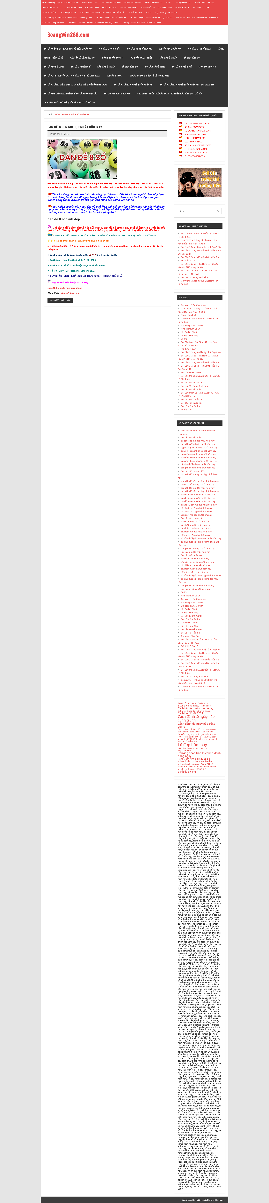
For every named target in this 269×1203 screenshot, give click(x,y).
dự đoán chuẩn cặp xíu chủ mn (196, 528)
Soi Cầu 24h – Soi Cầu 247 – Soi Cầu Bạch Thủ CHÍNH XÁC (102, 12)
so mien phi (183, 769)
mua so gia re (201, 748)
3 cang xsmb (191, 703)
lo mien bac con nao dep (207, 739)
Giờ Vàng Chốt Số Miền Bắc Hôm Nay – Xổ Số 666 (141, 22)
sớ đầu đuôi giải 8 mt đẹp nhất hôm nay (201, 575)
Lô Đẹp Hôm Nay (109, 7)
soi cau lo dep (184, 761)
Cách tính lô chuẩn (202, 711)
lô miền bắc (191, 741)
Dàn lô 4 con (207, 732)
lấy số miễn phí (186, 748)
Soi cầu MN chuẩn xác (133, 2)
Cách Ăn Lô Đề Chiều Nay (204, 2)
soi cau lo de (202, 758)
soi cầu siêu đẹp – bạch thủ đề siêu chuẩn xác (60, 2)
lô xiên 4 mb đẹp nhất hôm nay (196, 514)
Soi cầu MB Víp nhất (90, 2)
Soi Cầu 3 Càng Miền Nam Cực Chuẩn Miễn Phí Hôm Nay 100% (67, 17)
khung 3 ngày (209, 737)
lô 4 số (181, 741)
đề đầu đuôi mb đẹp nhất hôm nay (198, 464)
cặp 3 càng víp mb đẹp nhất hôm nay (199, 447)
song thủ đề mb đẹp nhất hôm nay (198, 467)
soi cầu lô (207, 763)
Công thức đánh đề (209, 729)
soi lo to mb (193, 766)
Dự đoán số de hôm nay (208, 734)
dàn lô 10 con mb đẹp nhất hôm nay (199, 504)
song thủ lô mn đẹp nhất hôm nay (197, 548)
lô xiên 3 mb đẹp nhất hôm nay (196, 511)
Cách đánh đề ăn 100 (189, 729)
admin (66, 134)
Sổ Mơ (168, 2)
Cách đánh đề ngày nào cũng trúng (196, 725)
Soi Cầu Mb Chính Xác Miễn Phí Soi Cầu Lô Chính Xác (197, 17)
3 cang (181, 703)
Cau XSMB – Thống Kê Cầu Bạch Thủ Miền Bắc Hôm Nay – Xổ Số (93, 22)
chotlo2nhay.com (70, 292)
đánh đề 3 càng (187, 771)
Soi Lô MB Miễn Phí (147, 7)
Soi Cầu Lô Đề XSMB (128, 7)
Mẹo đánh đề (184, 750)
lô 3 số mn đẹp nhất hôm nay (195, 534)
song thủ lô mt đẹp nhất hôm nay (197, 585)
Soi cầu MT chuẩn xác (153, 2)
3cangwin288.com (68, 35)
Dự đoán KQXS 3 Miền (73, 7)
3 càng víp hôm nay (188, 705)
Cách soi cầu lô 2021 (185, 711)
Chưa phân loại (188, 315)
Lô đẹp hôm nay (192, 745)
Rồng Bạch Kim (186, 759)
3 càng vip (203, 703)
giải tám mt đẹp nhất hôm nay (196, 568)
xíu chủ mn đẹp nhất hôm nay (195, 551)
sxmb (192, 769)
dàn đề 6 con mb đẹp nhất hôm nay (198, 454)
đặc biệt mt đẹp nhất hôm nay (196, 565)
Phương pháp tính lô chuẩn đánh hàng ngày (199, 754)
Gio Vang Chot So (68, 12)
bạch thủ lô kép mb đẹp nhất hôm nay (200, 491)
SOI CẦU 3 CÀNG (135, 12)
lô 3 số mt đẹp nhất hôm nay (195, 571)
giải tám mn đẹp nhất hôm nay (196, 531)
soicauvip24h (184, 764)
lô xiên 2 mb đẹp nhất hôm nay (196, 507)
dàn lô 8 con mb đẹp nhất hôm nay (198, 501)
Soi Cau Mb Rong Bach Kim (53, 22)
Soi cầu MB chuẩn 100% (111, 2)
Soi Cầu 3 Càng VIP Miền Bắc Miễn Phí (111, 17)
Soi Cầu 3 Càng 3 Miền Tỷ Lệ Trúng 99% (162, 12)
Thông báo (186, 409)
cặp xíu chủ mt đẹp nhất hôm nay (197, 561)
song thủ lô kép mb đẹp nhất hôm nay (200, 481)
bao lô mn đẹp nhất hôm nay (195, 521)
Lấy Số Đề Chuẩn (92, 7)
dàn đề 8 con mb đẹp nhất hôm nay (74, 127)
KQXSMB (191, 739)
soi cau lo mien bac (203, 761)
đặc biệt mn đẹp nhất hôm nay (196, 524)
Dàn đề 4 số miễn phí (188, 734)
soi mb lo (204, 766)
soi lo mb (182, 766)
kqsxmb (181, 739)
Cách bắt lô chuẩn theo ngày (195, 708)
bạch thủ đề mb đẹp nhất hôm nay (198, 443)
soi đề (213, 766)
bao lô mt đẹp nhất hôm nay (195, 558)
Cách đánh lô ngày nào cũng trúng (196, 718)
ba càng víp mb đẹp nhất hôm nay (197, 440)
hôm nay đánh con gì (190, 736)
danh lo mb (183, 731)
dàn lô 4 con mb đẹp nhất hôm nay (198, 494)
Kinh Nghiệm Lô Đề (182, 2)
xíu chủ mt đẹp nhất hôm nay (195, 588)
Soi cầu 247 (196, 764)
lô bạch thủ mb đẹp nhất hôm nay (197, 484)
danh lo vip (195, 732)
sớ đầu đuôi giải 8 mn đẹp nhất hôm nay (201, 538)
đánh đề (201, 769)
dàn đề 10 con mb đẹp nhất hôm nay (199, 460)
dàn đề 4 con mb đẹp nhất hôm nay (198, 450)
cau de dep (205, 706)
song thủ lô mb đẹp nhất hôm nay (197, 487)
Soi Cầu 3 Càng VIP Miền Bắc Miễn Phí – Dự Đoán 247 (151, 17)
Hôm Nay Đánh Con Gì (51, 7)
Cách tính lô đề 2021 (190, 713)
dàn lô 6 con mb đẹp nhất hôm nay (198, 497)
